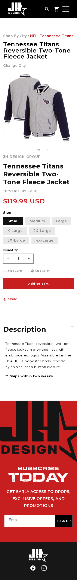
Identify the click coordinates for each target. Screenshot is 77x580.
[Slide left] (29, 150)
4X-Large (44, 240)
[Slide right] (48, 150)
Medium (37, 221)
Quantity (10, 250)
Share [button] (12, 299)
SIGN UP (64, 521)
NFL (34, 36)
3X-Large (16, 240)
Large (61, 221)
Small (13, 221)
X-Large (15, 231)
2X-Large (42, 231)
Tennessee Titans (57, 36)
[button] (47, 9)
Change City (14, 66)
